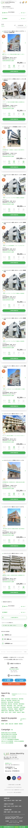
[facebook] (14, 778)
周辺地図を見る (17, 771)
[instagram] (19, 778)
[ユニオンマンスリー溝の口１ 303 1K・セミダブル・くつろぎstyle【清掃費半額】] (14, 43)
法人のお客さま (18, 792)
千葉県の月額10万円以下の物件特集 (8, 736)
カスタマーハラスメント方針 (14, 822)
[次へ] (25, 43)
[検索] (25, 625)
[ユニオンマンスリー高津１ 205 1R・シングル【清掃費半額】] (14, 234)
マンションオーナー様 (11, 792)
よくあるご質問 (17, 784)
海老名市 (19, 712)
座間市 (23, 712)
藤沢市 (21, 710)
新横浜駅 (21, 723)
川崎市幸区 (3, 707)
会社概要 (7, 821)
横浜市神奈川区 (14, 698)
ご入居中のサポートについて (19, 789)
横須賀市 (17, 710)
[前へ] (2, 43)
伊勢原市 (14, 712)
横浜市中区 (3, 700)
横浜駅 (2, 723)
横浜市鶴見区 (7, 698)
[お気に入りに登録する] (4, 51)
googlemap (9, 771)
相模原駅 (16, 723)
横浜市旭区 (10, 703)
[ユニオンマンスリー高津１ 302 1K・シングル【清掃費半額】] (14, 186)
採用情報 (20, 821)
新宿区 (5, 806)
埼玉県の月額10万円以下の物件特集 (8, 737)
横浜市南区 (9, 700)
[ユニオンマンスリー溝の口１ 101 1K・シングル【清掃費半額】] (14, 377)
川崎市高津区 (9, 58)
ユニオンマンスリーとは (8, 789)
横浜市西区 (21, 698)
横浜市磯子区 (4, 702)
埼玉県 (13, 800)
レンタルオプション (10, 787)
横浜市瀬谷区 (21, 703)
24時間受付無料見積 (8, 680)
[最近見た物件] (20, 2)
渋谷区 (8, 806)
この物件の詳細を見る (14, 71)
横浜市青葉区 (9, 705)
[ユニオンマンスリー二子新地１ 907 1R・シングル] (14, 471)
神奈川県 (9, 800)
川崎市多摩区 (22, 707)
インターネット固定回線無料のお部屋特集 (10, 739)
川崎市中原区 (9, 707)
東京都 (5, 800)
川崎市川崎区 (19, 705)
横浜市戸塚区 (4, 703)
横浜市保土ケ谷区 (16, 700)
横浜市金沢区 (10, 702)
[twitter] (9, 778)
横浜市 (2, 698)
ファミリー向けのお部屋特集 (7, 742)
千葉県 (16, 800)
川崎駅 (6, 723)
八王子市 (12, 806)
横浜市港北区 (17, 702)
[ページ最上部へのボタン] (25, 745)
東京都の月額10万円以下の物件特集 (8, 732)
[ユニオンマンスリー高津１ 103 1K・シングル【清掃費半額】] (14, 282)
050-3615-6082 (14, 669)
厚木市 (6, 712)
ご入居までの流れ (11, 784)
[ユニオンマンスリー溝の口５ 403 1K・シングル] (14, 424)
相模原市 (16, 709)
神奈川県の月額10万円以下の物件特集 (9, 734)
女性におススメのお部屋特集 (7, 741)
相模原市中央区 (4, 710)
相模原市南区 (11, 710)
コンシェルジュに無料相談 (21, 680)
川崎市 (14, 705)
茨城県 (20, 800)
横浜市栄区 (3, 705)
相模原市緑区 (21, 709)
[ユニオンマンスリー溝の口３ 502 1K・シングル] (14, 564)
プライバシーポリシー (14, 821)
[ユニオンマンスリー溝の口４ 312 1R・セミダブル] (14, 517)
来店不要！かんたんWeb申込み (14, 683)
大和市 (10, 712)
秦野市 (2, 712)
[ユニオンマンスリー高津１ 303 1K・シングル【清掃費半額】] (14, 330)
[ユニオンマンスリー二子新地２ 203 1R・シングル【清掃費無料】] (14, 90)
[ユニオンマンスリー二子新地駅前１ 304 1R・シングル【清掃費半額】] (14, 138)
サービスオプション (18, 787)
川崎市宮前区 (4, 709)
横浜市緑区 (15, 703)
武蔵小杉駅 (11, 723)
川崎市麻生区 (10, 709)
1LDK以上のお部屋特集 (19, 741)
